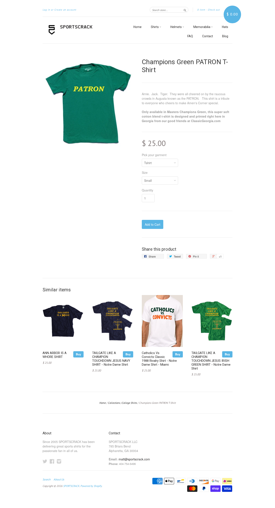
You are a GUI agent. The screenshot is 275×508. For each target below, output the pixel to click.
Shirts (155, 27)
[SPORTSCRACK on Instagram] (59, 461)
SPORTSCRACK (71, 486)
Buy (78, 354)
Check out (214, 9)
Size (145, 172)
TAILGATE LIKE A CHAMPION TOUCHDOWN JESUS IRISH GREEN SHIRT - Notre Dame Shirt (211, 360)
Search (46, 479)
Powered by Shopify (91, 486)
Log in (46, 9)
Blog (225, 36)
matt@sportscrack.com (134, 459)
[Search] (185, 9)
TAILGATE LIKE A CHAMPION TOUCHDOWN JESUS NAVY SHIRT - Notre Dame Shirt (111, 358)
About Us (58, 479)
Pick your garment (154, 155)
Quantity (147, 190)
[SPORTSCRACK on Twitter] (45, 461)
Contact (207, 36)
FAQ (190, 36)
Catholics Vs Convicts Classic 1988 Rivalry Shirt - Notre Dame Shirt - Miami (159, 358)
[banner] (82, 30)
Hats (225, 27)
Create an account (65, 9)
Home (137, 27)
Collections (114, 402)
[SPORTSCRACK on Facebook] (52, 461)
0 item (201, 9)
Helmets (176, 27)
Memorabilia (202, 27)
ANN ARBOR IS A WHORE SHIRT (55, 355)
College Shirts (129, 402)
